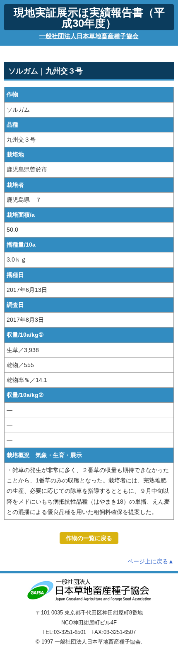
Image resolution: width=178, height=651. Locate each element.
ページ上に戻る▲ (150, 561)
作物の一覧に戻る (89, 538)
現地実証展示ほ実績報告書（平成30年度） (89, 17)
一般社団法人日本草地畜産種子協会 (89, 35)
